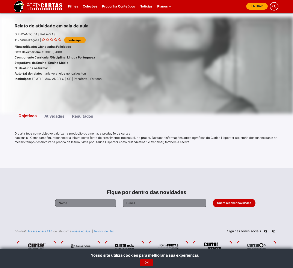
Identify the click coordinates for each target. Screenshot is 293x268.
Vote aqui (75, 40)
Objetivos (27, 116)
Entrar (257, 6)
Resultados (82, 116)
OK (146, 262)
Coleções (90, 6)
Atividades (54, 116)
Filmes (73, 6)
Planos (163, 6)
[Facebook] (266, 232)
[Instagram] (273, 232)
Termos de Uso (104, 231)
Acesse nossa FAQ (40, 231)
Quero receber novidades (234, 203)
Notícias (146, 6)
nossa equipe (81, 231)
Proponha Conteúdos (118, 6)
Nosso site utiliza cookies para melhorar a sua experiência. (147, 255)
